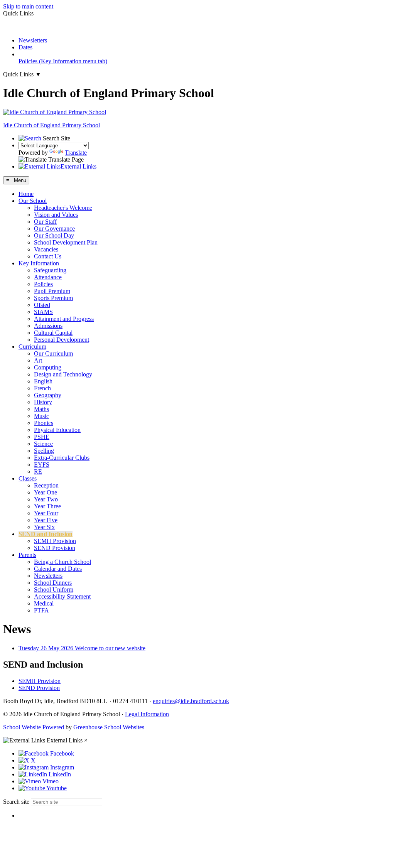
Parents (27, 555)
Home (26, 194)
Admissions (48, 325)
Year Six (44, 527)
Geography (47, 395)
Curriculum (32, 346)
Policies (43, 284)
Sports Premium (53, 298)
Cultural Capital (53, 332)
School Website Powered (33, 727)
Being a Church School (62, 561)
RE (38, 471)
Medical (44, 603)
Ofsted (42, 305)
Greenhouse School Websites (108, 727)
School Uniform (53, 589)
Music (41, 416)
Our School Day (54, 235)
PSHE (41, 437)
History (43, 402)
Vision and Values (56, 214)
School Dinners (53, 582)
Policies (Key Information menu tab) (63, 61)
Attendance (48, 277)
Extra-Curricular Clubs (61, 457)
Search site (16, 801)
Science (43, 443)
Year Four (46, 513)
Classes (28, 478)
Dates (25, 47)
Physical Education (57, 430)
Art (38, 360)
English (43, 381)
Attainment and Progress (64, 318)
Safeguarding (50, 270)
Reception (46, 485)
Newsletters (33, 40)
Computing (47, 367)
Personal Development (61, 339)
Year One (45, 492)
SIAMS (43, 312)
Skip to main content (28, 6)
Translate (76, 152)
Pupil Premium (52, 291)
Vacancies (46, 249)
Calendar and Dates (58, 568)
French (42, 388)
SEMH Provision (55, 541)
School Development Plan (66, 242)
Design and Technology (63, 374)
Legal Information (147, 714)
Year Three (47, 506)
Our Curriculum (53, 353)
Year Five (45, 520)
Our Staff (45, 221)
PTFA (41, 610)
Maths (41, 409)
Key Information (39, 263)
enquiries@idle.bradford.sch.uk (191, 701)
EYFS (41, 464)
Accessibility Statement (62, 596)
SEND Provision (54, 548)
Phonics (43, 423)
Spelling (44, 450)
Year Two (46, 499)
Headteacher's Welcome (63, 207)
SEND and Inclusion (46, 534)
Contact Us (47, 256)
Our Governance (54, 228)
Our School (33, 200)
